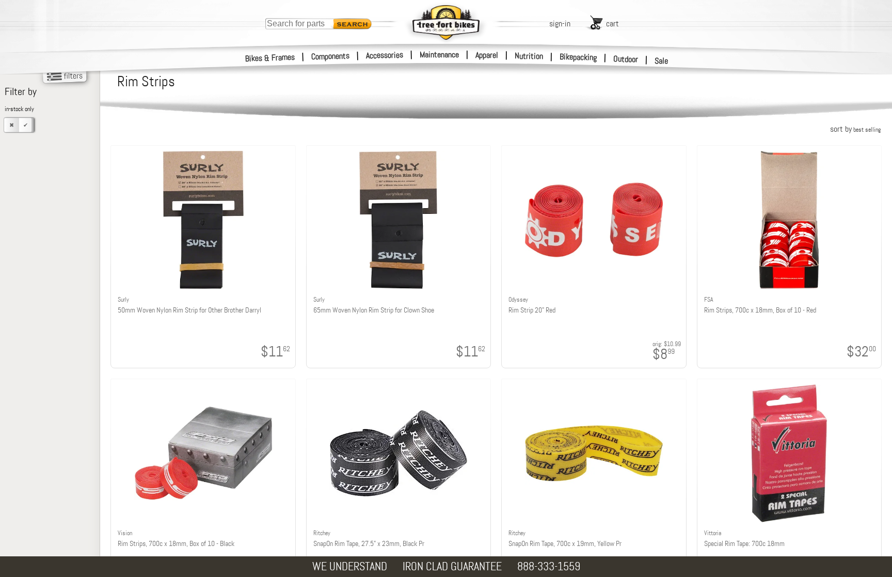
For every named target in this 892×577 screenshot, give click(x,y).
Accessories (384, 55)
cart (612, 23)
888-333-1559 (548, 566)
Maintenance (439, 54)
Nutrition (529, 55)
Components (330, 56)
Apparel (486, 55)
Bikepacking (578, 57)
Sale (661, 60)
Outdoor (626, 59)
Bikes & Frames (270, 58)
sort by (855, 128)
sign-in (559, 23)
